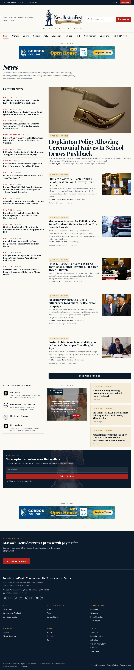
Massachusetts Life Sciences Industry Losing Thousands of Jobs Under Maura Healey (21, 272)
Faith (78, 36)
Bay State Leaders (10, 617)
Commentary (90, 36)
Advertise (94, 640)
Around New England (12, 613)
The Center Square (59, 242)
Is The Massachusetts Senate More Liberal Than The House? (23, 176)
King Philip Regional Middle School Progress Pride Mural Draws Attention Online (21, 243)
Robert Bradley (96, 617)
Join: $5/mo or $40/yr (16, 561)
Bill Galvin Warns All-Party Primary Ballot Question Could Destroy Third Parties (22, 113)
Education (56, 36)
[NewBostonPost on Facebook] (5, 598)
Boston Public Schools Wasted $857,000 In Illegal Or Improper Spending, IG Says (22, 164)
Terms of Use (125, 665)
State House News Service (62, 199)
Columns (94, 613)
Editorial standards (98, 665)
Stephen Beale (17, 425)
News (6, 36)
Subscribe (125, 2)
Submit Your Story (98, 644)
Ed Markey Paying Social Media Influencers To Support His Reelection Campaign (23, 153)
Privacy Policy (112, 665)
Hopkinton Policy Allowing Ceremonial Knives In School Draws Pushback (21, 101)
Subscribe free (67, 476)
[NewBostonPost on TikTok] (31, 598)
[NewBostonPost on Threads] (21, 598)
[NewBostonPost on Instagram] (16, 598)
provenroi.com (25, 666)
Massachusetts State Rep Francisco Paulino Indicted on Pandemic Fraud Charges (23, 202)
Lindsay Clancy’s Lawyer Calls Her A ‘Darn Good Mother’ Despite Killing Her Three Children (23, 140)
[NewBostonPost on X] (10, 598)
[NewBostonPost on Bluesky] (26, 598)
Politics (68, 36)
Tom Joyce (55, 164)
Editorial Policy (96, 636)
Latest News (8, 609)
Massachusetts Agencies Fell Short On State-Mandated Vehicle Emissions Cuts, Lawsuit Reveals (22, 126)
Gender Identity (40, 36)
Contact (93, 648)
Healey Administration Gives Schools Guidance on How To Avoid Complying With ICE (23, 229)
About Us (94, 632)
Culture (15, 36)
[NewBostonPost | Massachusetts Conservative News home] (63, 17)
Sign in (114, 2)
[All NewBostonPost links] (42, 598)
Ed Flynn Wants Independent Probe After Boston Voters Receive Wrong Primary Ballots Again (22, 257)
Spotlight (104, 36)
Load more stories (89, 376)
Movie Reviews (9, 636)
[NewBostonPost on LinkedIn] (37, 598)
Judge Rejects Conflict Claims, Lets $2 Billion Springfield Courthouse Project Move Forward (21, 215)
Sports (26, 36)
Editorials (94, 609)
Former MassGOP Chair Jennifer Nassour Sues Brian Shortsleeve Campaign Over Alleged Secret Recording (22, 189)
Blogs (49, 640)
